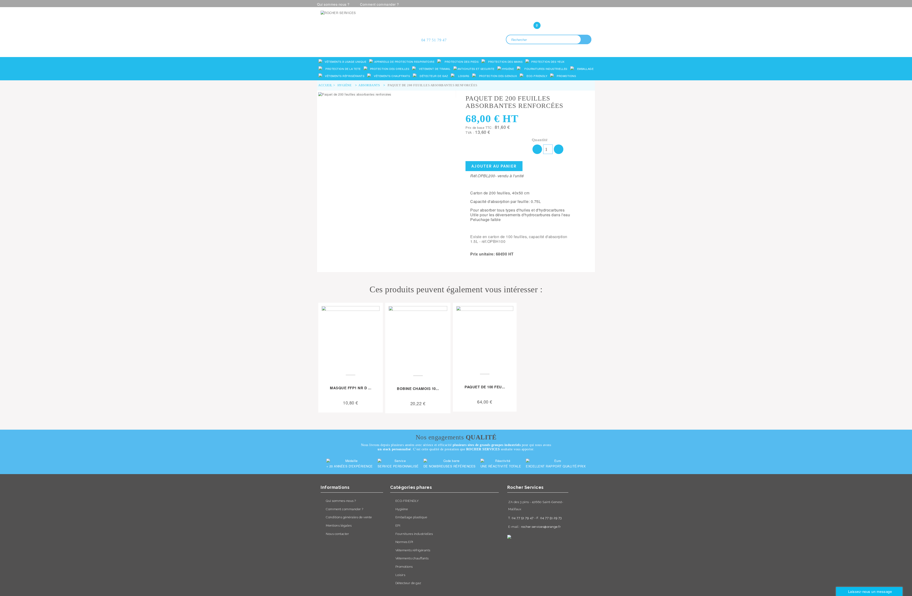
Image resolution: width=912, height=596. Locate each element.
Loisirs (400, 575)
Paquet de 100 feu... (485, 387)
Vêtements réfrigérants (412, 550)
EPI (397, 525)
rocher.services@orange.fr (541, 527)
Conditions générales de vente (349, 517)
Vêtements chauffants (412, 558)
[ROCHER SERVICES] (363, 26)
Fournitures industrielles (414, 534)
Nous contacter (337, 534)
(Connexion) (549, 16)
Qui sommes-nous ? (333, 4)
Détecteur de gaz (408, 583)
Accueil (325, 85)
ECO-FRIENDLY (407, 501)
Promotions (404, 566)
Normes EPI (404, 542)
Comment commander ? (379, 4)
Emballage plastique (411, 517)
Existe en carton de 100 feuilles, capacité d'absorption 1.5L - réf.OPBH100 (518, 239)
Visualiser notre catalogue (365, 48)
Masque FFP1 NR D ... (350, 388)
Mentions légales (339, 525)
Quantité (540, 140)
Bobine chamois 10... (418, 388)
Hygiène (401, 509)
